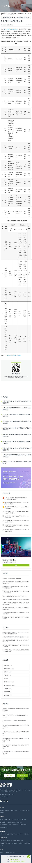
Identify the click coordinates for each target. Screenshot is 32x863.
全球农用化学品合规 (9, 668)
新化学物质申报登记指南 (7, 25)
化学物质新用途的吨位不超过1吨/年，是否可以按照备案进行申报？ (16, 646)
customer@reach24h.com (17, 861)
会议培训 (17, 834)
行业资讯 (5, 13)
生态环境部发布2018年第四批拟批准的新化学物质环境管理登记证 (17, 455)
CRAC (22, 834)
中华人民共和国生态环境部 (14, 355)
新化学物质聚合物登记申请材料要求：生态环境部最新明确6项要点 (16, 726)
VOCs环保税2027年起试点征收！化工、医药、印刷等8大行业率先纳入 (16, 745)
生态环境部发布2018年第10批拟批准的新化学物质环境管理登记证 (17, 415)
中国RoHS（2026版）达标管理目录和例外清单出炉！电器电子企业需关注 (16, 498)
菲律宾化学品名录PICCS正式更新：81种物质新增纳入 (15, 715)
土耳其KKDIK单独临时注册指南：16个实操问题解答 (14, 720)
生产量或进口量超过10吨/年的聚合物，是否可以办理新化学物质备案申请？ (16, 650)
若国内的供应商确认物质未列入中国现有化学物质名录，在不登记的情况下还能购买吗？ (16, 633)
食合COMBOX (26, 843)
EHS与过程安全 (7, 691)
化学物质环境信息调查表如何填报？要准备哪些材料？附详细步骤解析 (16, 613)
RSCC (1, 846)
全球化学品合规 (8, 665)
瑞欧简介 (2, 810)
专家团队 (7, 810)
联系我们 (2, 812)
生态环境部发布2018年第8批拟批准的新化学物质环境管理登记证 (17, 422)
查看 (16, 565)
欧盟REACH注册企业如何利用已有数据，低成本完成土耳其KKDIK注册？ (17, 521)
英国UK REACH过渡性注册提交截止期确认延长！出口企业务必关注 (17, 516)
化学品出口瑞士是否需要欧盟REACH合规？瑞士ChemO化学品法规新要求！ (16, 592)
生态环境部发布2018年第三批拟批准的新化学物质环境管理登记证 (17, 449)
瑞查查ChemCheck (11, 840)
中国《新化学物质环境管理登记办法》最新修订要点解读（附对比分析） (17, 503)
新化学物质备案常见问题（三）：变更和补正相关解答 (15, 596)
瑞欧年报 (17, 810)
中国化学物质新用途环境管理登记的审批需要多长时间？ (16, 637)
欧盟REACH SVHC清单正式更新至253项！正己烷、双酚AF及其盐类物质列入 (15, 587)
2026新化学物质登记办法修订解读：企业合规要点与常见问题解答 (17, 507)
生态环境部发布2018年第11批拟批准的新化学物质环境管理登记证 (17, 429)
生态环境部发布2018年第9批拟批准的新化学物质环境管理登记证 (17, 435)
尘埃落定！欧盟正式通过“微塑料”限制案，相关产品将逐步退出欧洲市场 (16, 608)
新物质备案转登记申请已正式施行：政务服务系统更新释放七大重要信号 (16, 739)
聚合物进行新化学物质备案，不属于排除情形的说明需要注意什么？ (16, 641)
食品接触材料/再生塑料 (9, 685)
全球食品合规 (7, 675)
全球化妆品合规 (8, 672)
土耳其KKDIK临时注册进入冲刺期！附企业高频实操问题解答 (16, 732)
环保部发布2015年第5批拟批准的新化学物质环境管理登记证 (17, 462)
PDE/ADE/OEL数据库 (5, 843)
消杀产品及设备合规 (9, 681)
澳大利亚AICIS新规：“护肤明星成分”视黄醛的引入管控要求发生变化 (17, 530)
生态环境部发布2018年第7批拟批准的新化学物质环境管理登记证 (17, 402)
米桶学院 (26, 834)
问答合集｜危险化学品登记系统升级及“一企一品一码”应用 (16, 599)
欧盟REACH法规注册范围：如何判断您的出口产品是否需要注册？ (16, 618)
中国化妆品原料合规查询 (16, 843)
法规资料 (7, 834)
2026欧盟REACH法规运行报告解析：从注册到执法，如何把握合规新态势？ (17, 512)
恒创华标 (12, 852)
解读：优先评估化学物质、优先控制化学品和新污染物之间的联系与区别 (16, 582)
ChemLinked (3, 840)
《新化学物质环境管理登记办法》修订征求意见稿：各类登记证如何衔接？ (17, 525)
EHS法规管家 (20, 840)
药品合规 (6, 678)
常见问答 (12, 834)
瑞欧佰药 (7, 852)
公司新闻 (23, 810)
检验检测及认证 (8, 695)
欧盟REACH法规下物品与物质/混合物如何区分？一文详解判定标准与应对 (16, 603)
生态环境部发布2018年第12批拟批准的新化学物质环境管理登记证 (17, 442)
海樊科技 (2, 852)
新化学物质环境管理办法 (10, 29)
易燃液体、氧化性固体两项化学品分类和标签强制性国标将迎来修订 (16, 709)
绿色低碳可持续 (8, 688)
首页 (2, 13)
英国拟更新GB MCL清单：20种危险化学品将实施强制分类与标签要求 (16, 752)
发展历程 (12, 810)
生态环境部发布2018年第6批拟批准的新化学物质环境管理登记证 (17, 408)
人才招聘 (28, 810)
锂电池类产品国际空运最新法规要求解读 (12, 578)
